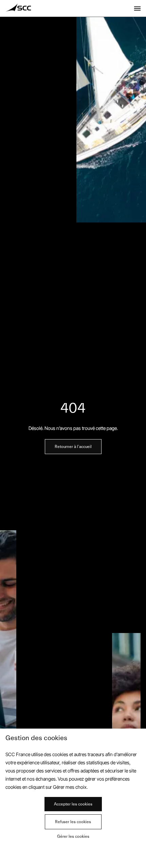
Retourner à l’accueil (73, 446)
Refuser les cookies (73, 821)
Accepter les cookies (73, 804)
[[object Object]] (137, 8)
